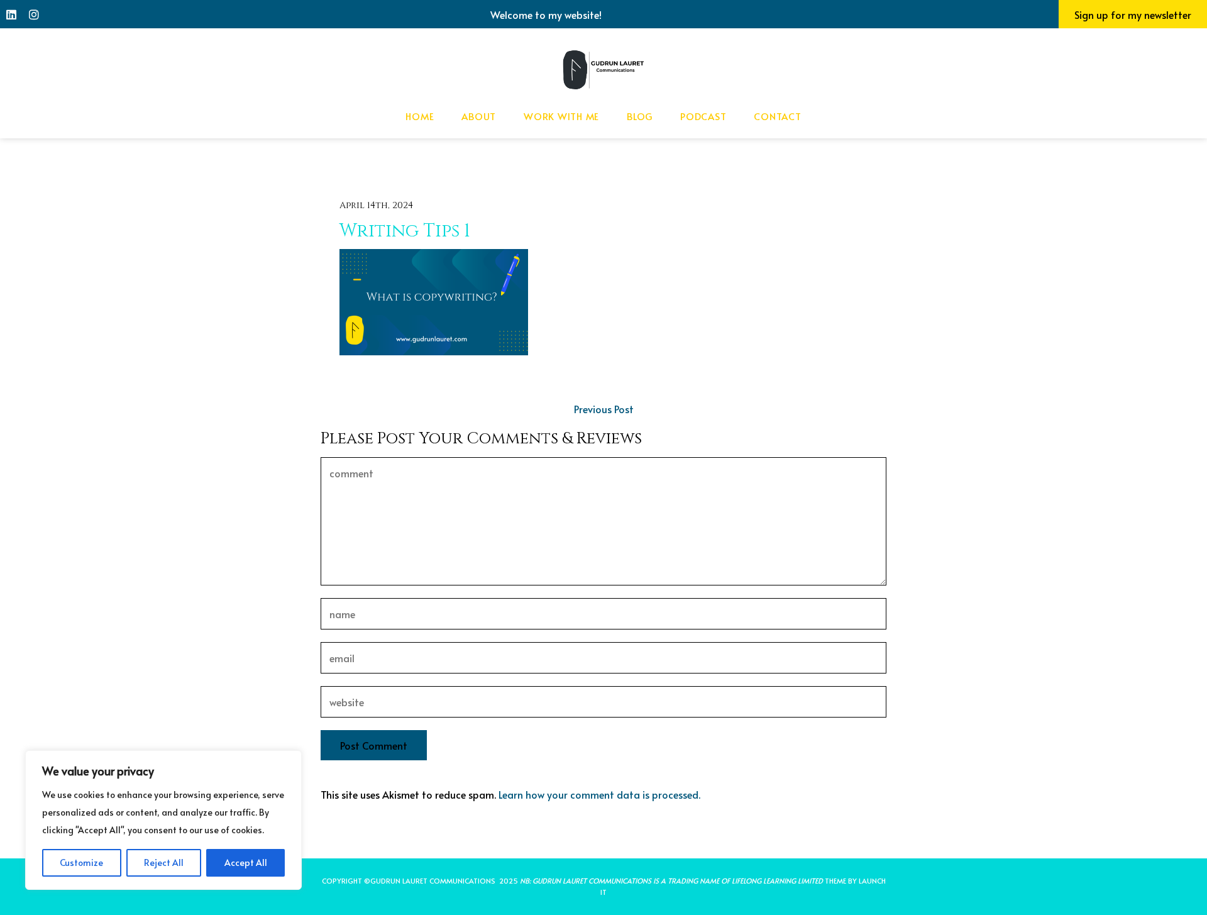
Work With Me (561, 116)
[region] (163, 820)
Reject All (164, 862)
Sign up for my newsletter (1132, 14)
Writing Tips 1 (404, 231)
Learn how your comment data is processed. (599, 794)
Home (419, 116)
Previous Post (604, 409)
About (478, 116)
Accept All (245, 862)
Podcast (703, 116)
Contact (777, 116)
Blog (640, 116)
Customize (81, 862)
